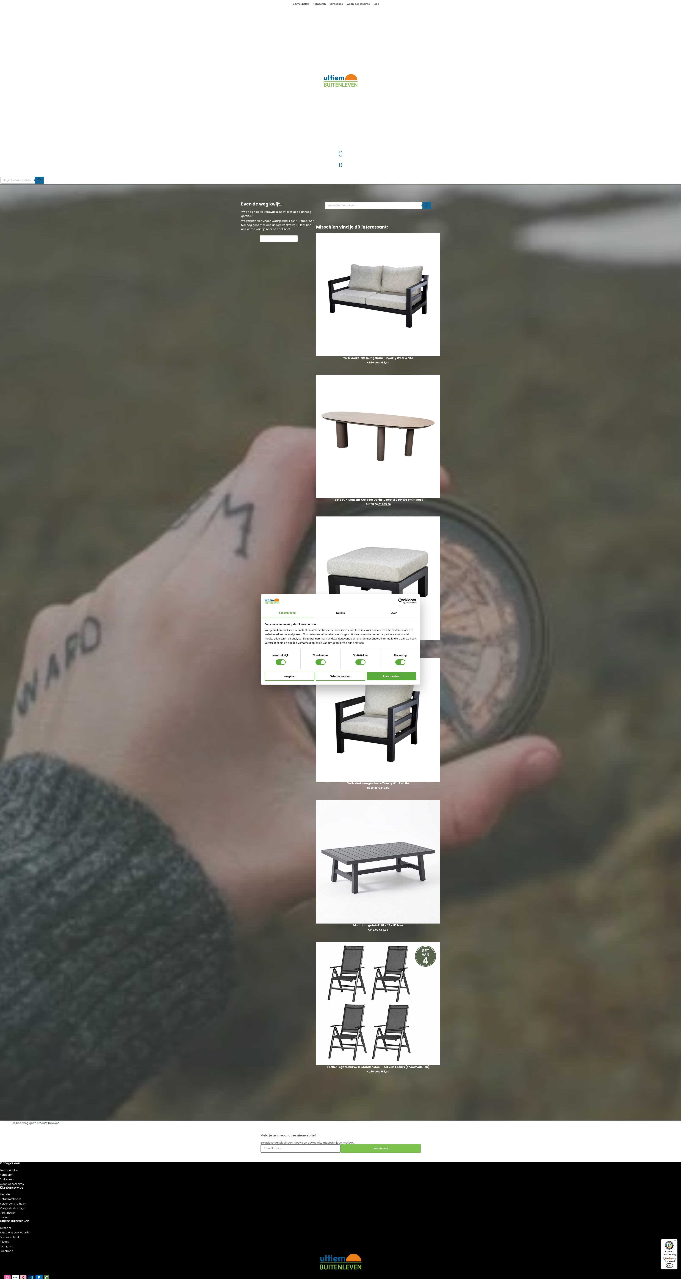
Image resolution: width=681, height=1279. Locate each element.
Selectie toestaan (340, 676)
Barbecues (336, 4)
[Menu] (675, 1241)
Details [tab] (340, 612)
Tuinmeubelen (300, 4)
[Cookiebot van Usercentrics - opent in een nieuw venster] (400, 601)
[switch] (320, 662)
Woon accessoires (358, 4)
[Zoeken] (39, 180)
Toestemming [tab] (287, 612)
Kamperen (319, 4)
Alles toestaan (391, 676)
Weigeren (289, 676)
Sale (376, 4)
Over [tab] (394, 612)
